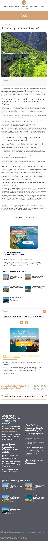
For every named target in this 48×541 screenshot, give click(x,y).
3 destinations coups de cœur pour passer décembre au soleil (38, 288)
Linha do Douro (38, 107)
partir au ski (30, 160)
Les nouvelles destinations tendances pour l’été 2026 (16, 276)
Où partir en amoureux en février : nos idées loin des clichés (38, 276)
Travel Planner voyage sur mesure (11, 6)
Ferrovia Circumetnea (21, 144)
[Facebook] (18, 9)
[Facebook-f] (26, 322)
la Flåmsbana (36, 189)
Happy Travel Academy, (9, 369)
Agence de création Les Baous (21, 538)
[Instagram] (20, 9)
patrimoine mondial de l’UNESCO (30, 117)
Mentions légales (21, 537)
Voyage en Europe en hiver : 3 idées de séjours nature (16, 288)
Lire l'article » (12, 490)
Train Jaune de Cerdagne (39, 170)
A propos (43, 6)
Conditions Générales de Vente (8, 537)
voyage (24, 14)
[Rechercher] (44, 311)
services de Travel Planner (7, 209)
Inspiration (37, 6)
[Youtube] (22, 9)
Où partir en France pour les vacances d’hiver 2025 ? (15, 299)
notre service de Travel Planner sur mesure (21, 259)
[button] (26, 217)
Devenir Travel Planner (26, 6)
